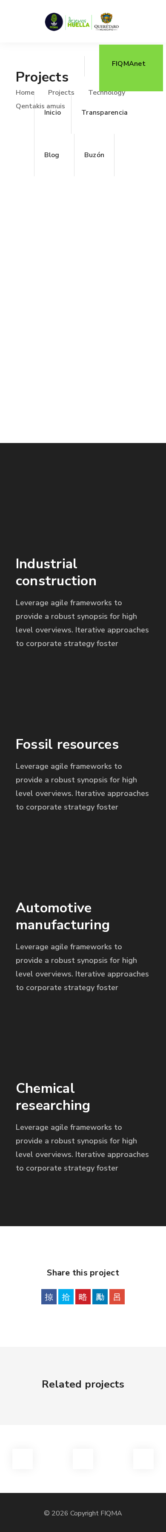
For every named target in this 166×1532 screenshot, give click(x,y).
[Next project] (143, 1459)
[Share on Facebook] (49, 1296)
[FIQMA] (81, 21)
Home (25, 92)
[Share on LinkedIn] (100, 1296)
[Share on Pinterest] (83, 1296)
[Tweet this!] (66, 1296)
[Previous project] (22, 1459)
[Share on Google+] (117, 1296)
